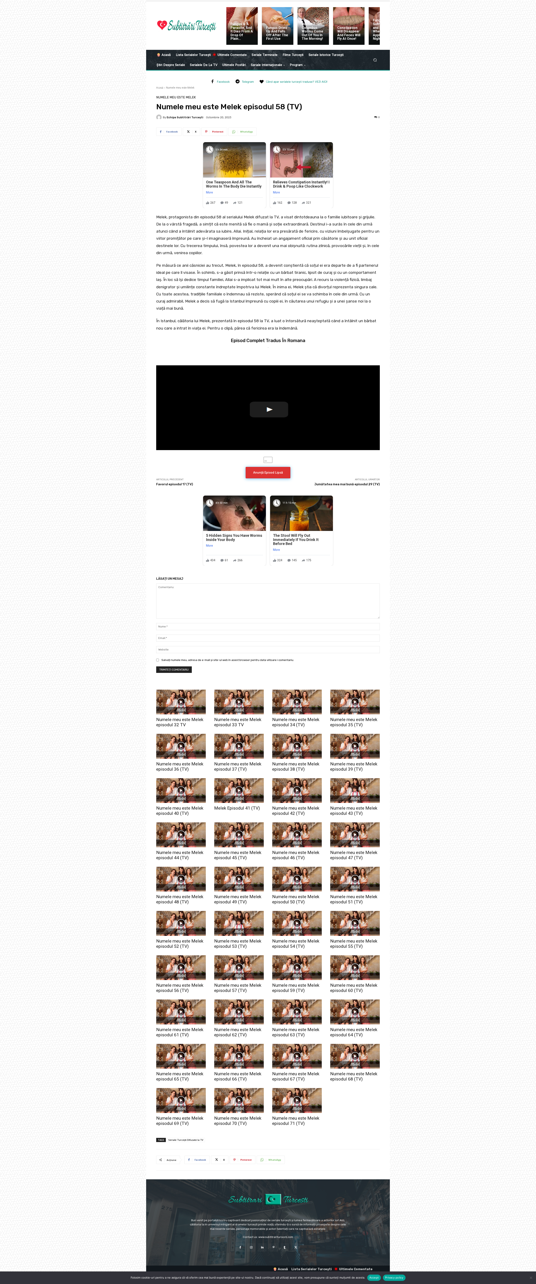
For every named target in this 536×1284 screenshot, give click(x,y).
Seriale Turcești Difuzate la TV (185, 1139)
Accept (374, 1277)
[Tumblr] (285, 1247)
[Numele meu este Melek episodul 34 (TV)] (297, 702)
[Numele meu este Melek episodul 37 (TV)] (239, 746)
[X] (296, 1247)
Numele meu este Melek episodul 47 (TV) (353, 855)
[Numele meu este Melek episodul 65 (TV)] (181, 1056)
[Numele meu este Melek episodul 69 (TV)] (181, 1100)
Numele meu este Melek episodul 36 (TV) (179, 766)
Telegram (248, 81)
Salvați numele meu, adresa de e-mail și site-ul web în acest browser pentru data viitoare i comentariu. (227, 660)
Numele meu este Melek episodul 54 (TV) (295, 944)
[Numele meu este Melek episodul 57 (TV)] (239, 967)
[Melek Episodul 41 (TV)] (239, 790)
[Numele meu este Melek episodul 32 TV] (181, 702)
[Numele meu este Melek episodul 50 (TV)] (297, 879)
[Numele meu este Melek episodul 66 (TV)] (239, 1056)
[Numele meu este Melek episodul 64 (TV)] (355, 1011)
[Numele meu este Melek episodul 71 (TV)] (297, 1100)
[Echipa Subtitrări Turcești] (159, 117)
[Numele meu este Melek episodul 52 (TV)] (181, 923)
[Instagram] (251, 1247)
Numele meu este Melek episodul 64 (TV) (353, 1032)
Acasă (159, 87)
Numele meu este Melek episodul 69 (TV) (179, 1121)
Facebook (223, 81)
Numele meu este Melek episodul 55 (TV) (353, 944)
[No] (531, 1278)
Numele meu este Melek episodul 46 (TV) (295, 855)
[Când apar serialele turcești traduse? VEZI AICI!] (261, 82)
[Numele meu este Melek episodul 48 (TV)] (181, 879)
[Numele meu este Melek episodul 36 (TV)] (181, 746)
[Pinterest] (273, 1247)
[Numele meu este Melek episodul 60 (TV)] (355, 967)
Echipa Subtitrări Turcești (185, 117)
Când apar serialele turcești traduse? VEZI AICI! (296, 81)
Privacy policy (394, 1277)
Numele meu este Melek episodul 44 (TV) (179, 855)
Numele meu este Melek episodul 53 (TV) (237, 944)
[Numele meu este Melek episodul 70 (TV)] (239, 1100)
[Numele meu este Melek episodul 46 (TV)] (297, 834)
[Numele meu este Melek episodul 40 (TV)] (181, 790)
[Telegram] (237, 82)
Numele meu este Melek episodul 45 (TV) (237, 855)
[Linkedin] (262, 1247)
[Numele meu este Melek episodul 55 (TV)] (355, 923)
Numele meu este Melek (180, 87)
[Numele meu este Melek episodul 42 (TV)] (297, 790)
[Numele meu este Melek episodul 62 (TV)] (239, 1011)
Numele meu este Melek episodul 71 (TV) (295, 1121)
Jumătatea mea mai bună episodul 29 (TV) (347, 484)
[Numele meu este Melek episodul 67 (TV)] (297, 1056)
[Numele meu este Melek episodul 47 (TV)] (355, 834)
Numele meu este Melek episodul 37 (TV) (237, 766)
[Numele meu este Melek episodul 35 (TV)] (355, 702)
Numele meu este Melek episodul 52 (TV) (179, 944)
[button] (375, 60)
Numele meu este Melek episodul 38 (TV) (295, 766)
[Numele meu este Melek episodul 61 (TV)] (181, 1011)
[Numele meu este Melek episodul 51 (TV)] (355, 879)
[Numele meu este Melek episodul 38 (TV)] (297, 746)
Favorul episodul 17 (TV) (174, 484)
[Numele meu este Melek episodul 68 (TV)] (355, 1056)
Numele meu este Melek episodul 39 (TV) (353, 766)
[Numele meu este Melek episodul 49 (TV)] (239, 879)
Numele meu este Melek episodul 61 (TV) (179, 1032)
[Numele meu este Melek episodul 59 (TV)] (297, 967)
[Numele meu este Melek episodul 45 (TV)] (239, 834)
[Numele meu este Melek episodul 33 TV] (239, 702)
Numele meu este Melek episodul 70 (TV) (237, 1121)
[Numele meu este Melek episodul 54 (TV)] (297, 923)
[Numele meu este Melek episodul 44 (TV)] (181, 834)
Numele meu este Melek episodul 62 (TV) (237, 1032)
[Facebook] (212, 82)
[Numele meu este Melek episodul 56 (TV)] (181, 967)
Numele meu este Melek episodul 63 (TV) (295, 1032)
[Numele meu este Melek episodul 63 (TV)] (297, 1011)
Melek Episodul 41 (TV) (237, 808)
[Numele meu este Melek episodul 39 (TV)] (355, 746)
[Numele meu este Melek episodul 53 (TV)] (239, 923)
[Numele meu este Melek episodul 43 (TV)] (355, 790)
